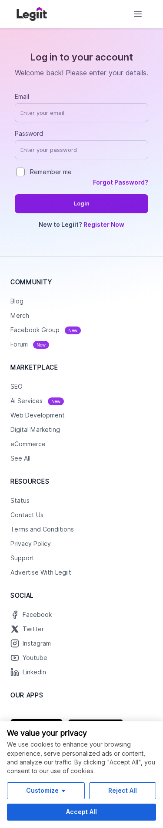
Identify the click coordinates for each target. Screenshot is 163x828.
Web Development (37, 415)
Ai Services (35, 400)
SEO (16, 386)
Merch (19, 315)
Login (82, 203)
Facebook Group (43, 329)
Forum (28, 344)
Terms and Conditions (42, 529)
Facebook (37, 614)
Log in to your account (81, 57)
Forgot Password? (120, 182)
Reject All (122, 790)
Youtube (35, 657)
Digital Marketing (35, 429)
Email (22, 96)
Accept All (81, 811)
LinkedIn (34, 672)
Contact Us (26, 515)
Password (29, 133)
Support (22, 558)
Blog (16, 301)
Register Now (103, 224)
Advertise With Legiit (40, 572)
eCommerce (28, 444)
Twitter (33, 629)
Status (20, 500)
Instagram (37, 643)
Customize (42, 790)
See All (20, 458)
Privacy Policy (30, 543)
